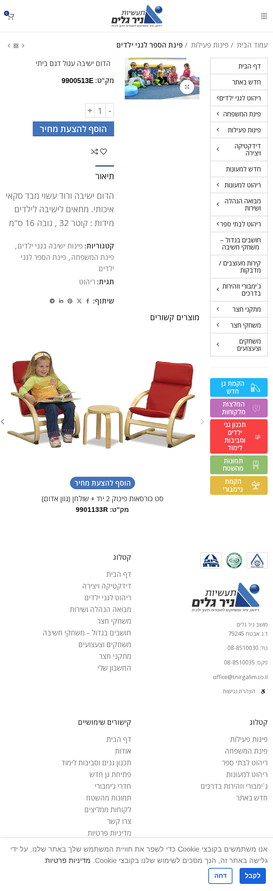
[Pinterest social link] (70, 301)
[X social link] (79, 301)
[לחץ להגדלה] (187, 87)
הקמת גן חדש (232, 387)
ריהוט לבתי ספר (245, 762)
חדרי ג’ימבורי (113, 786)
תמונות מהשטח (233, 465)
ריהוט (87, 281)
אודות (123, 751)
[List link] (205, 648)
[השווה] (94, 151)
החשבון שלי (114, 668)
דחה (220, 875)
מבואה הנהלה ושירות (100, 609)
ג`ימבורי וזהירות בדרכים (234, 786)
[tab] (104, 175)
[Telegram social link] (52, 301)
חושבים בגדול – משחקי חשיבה (87, 633)
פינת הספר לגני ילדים (149, 45)
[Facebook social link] (87, 301)
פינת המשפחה (92, 257)
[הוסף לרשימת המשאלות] (103, 151)
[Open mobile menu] (264, 16)
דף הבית (118, 574)
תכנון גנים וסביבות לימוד (96, 762)
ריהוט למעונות (247, 774)
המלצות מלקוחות (234, 408)
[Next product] (8, 46)
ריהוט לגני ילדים (107, 597)
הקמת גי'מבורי (233, 485)
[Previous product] (23, 46)
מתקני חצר (115, 656)
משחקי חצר (114, 621)
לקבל (253, 875)
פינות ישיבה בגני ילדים (50, 246)
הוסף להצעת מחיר (73, 129)
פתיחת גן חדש (110, 774)
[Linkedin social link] (61, 301)
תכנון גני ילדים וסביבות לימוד (235, 436)
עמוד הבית (251, 45)
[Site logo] (136, 15)
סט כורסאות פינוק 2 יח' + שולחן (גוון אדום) (103, 498)
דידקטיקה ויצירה (106, 586)
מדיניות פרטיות (109, 833)
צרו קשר (119, 821)
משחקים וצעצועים (104, 644)
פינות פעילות (209, 45)
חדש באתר (252, 798)
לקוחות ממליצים (107, 809)
